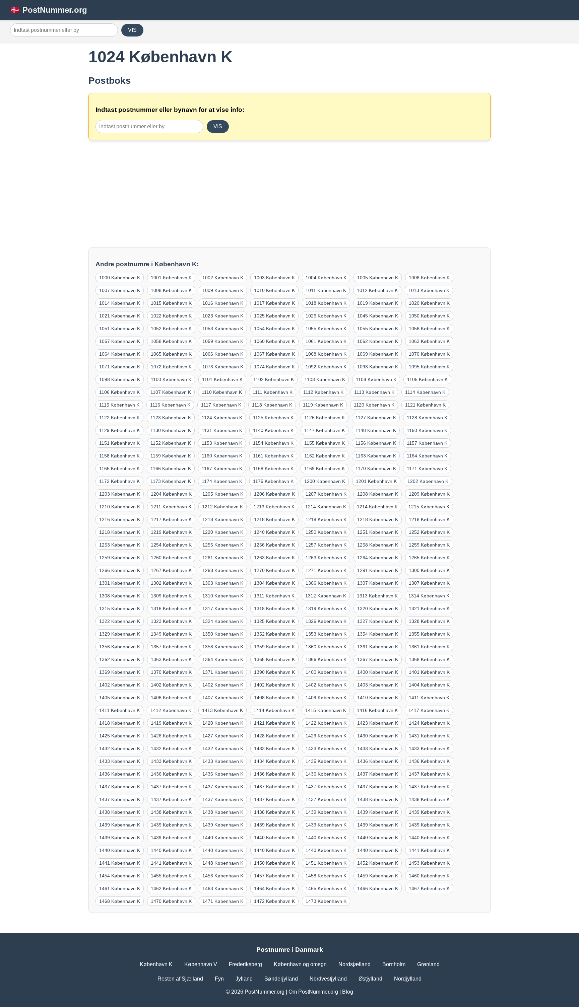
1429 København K (326, 735)
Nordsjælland (354, 964)
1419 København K (171, 723)
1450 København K (274, 863)
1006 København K (429, 277)
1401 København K (429, 672)
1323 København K (171, 621)
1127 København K (376, 417)
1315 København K (119, 608)
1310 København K (222, 595)
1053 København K (222, 328)
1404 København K (429, 685)
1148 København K (376, 430)
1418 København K (119, 723)
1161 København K (273, 455)
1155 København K (324, 443)
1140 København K (273, 430)
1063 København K (429, 341)
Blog (347, 992)
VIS (132, 30)
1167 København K (222, 468)
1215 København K (428, 506)
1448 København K (222, 863)
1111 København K (273, 392)
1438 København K (377, 799)
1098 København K (119, 379)
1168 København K (273, 468)
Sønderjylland (281, 979)
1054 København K (274, 328)
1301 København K (119, 583)
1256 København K (274, 545)
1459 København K (377, 875)
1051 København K (119, 328)
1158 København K (119, 455)
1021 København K (119, 315)
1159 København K (170, 455)
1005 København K (377, 277)
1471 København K (222, 901)
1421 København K (274, 723)
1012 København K (377, 290)
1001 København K (171, 277)
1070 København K (429, 354)
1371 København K (222, 672)
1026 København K (326, 315)
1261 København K (222, 557)
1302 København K (171, 583)
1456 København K (222, 875)
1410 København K (377, 697)
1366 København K (326, 659)
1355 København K (429, 634)
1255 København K (222, 545)
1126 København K (324, 417)
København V (200, 964)
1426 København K (171, 735)
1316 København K (171, 608)
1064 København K (119, 354)
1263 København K (274, 557)
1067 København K (274, 354)
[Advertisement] (289, 194)
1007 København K (119, 290)
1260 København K (171, 557)
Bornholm (393, 964)
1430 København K (377, 735)
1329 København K (119, 634)
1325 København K (274, 621)
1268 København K (222, 570)
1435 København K (326, 761)
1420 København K (222, 723)
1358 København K (222, 646)
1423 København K (377, 723)
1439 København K (326, 812)
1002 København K (222, 277)
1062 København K (377, 341)
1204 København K (171, 494)
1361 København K (377, 646)
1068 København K (326, 354)
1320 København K (377, 608)
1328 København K (429, 621)
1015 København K (171, 303)
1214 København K (325, 506)
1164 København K (427, 455)
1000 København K (119, 277)
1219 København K (171, 532)
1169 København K (324, 468)
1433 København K (274, 748)
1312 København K (325, 595)
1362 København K (119, 659)
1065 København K (171, 354)
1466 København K (377, 888)
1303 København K (222, 583)
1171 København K (427, 468)
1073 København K (222, 366)
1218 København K (222, 519)
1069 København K (377, 354)
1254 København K (171, 545)
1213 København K (274, 506)
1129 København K (119, 430)
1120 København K (374, 405)
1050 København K (429, 315)
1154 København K (273, 443)
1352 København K (274, 634)
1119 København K (323, 405)
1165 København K (119, 468)
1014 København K (119, 303)
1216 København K (119, 519)
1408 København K (274, 697)
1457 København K (274, 875)
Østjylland (370, 979)
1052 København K (171, 328)
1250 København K (326, 532)
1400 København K (326, 672)
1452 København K (377, 863)
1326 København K (326, 621)
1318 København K (274, 608)
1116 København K (170, 405)
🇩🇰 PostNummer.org (48, 9)
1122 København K (119, 417)
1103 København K (325, 379)
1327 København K (377, 621)
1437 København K (377, 774)
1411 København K (429, 697)
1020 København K (429, 303)
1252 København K (429, 532)
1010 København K (274, 290)
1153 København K (222, 443)
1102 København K (273, 379)
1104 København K (376, 379)
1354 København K (377, 634)
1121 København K (425, 405)
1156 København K (376, 443)
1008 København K (171, 290)
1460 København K (429, 875)
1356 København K (119, 646)
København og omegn (300, 964)
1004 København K (326, 277)
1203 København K (119, 494)
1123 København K (170, 417)
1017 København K (274, 303)
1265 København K (429, 557)
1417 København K (428, 710)
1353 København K (326, 634)
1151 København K (119, 443)
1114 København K (425, 392)
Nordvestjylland (328, 979)
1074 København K (274, 366)
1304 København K (274, 583)
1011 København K (326, 290)
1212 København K (222, 506)
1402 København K (119, 685)
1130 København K (170, 430)
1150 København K (427, 430)
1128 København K (427, 417)
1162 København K (324, 455)
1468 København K (119, 901)
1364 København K (222, 659)
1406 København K (171, 697)
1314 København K (428, 595)
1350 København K (222, 634)
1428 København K (274, 735)
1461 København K (119, 888)
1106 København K (119, 392)
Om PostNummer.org (313, 992)
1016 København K (222, 303)
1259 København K (429, 545)
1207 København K (326, 494)
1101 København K (222, 379)
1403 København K (377, 685)
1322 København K (119, 621)
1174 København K (222, 481)
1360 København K (326, 646)
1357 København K (171, 646)
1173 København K (170, 481)
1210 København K (119, 506)
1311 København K (274, 595)
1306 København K (326, 583)
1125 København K (273, 417)
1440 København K (222, 837)
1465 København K (326, 888)
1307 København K (377, 583)
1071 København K (119, 366)
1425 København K (119, 735)
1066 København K (222, 354)
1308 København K (119, 595)
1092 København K (326, 366)
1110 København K (222, 392)
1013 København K (428, 290)
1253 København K (119, 545)
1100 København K (171, 379)
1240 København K (274, 532)
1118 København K (272, 405)
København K (156, 964)
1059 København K (222, 341)
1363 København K (171, 659)
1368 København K (429, 659)
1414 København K (274, 710)
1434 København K (274, 761)
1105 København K (427, 379)
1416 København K (377, 710)
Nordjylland (408, 979)
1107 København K (170, 392)
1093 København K (377, 366)
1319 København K (326, 608)
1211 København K (171, 506)
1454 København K (119, 875)
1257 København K (326, 545)
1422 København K (326, 723)
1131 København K (222, 430)
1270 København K (274, 570)
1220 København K (222, 532)
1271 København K (326, 570)
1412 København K (170, 710)
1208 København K (377, 494)
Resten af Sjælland (180, 979)
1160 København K (222, 455)
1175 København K (273, 481)
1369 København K (119, 672)
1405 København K (119, 697)
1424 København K (429, 723)
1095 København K (429, 366)
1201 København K (376, 481)
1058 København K (171, 341)
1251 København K (377, 532)
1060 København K (274, 341)
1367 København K (377, 659)
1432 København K (119, 748)
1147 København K (324, 430)
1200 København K (324, 481)
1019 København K (377, 303)
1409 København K (326, 697)
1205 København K (222, 494)
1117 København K (221, 405)
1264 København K (377, 557)
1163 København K (376, 455)
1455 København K (171, 875)
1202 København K (427, 481)
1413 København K (222, 710)
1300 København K (429, 570)
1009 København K (222, 290)
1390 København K (274, 672)
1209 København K (429, 494)
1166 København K (170, 468)
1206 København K (274, 494)
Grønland (428, 964)
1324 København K (222, 621)
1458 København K (326, 875)
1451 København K (326, 863)
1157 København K (427, 443)
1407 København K (222, 697)
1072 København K (171, 366)
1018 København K (326, 303)
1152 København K (170, 443)
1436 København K (377, 761)
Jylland (244, 979)
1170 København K (376, 468)
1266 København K (119, 570)
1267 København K (171, 570)
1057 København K (119, 341)
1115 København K (119, 405)
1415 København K (325, 710)
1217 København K (171, 519)
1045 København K (377, 315)
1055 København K (326, 328)
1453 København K (429, 863)
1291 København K (377, 570)
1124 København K (222, 417)
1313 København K (377, 595)
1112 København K (323, 392)
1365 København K (274, 659)
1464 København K (274, 888)
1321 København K (429, 608)
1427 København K (222, 735)
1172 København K (119, 481)
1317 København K (222, 608)
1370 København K (171, 672)
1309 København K (171, 595)
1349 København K (171, 634)
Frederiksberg (245, 964)
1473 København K (326, 901)
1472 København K (274, 901)
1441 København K (429, 850)
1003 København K (274, 277)
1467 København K (429, 888)
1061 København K (326, 341)
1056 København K (429, 328)
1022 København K (171, 315)
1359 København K (274, 646)
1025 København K (274, 315)
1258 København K (377, 545)
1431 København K (429, 735)
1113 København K (374, 392)
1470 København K (171, 901)
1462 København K (171, 888)
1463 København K (222, 888)
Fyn (219, 979)
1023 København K (222, 315)
